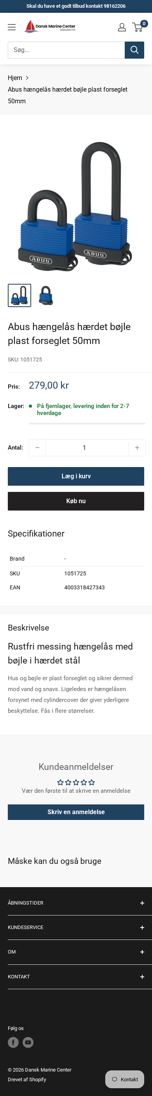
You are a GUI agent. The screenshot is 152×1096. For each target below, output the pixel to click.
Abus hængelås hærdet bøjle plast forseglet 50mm (67, 95)
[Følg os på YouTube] (28, 1042)
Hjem (15, 78)
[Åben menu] (12, 27)
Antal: (15, 447)
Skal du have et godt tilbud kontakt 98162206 (76, 6)
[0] (138, 27)
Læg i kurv (76, 476)
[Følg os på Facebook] (13, 1042)
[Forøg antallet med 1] (137, 447)
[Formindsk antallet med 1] (37, 447)
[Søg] (134, 50)
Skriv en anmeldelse (76, 812)
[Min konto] (122, 27)
